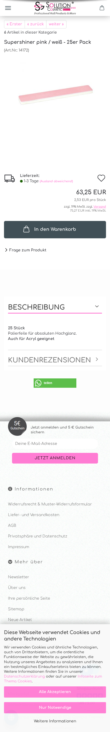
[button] (55, 383)
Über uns (17, 588)
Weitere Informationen (55, 721)
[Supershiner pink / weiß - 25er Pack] (55, 93)
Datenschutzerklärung (24, 676)
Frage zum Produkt (27, 250)
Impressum (18, 547)
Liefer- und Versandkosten (33, 515)
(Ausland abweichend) (56, 181)
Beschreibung (36, 307)
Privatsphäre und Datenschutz (37, 536)
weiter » (56, 24)
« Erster (14, 24)
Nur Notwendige (55, 708)
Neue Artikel (20, 620)
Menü (8, 8)
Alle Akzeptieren (55, 692)
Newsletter (18, 577)
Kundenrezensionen (49, 360)
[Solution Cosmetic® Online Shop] (55, 8)
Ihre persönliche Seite (29, 598)
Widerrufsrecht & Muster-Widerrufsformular (50, 504)
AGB (12, 526)
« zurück (35, 24)
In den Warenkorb (55, 229)
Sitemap (16, 609)
